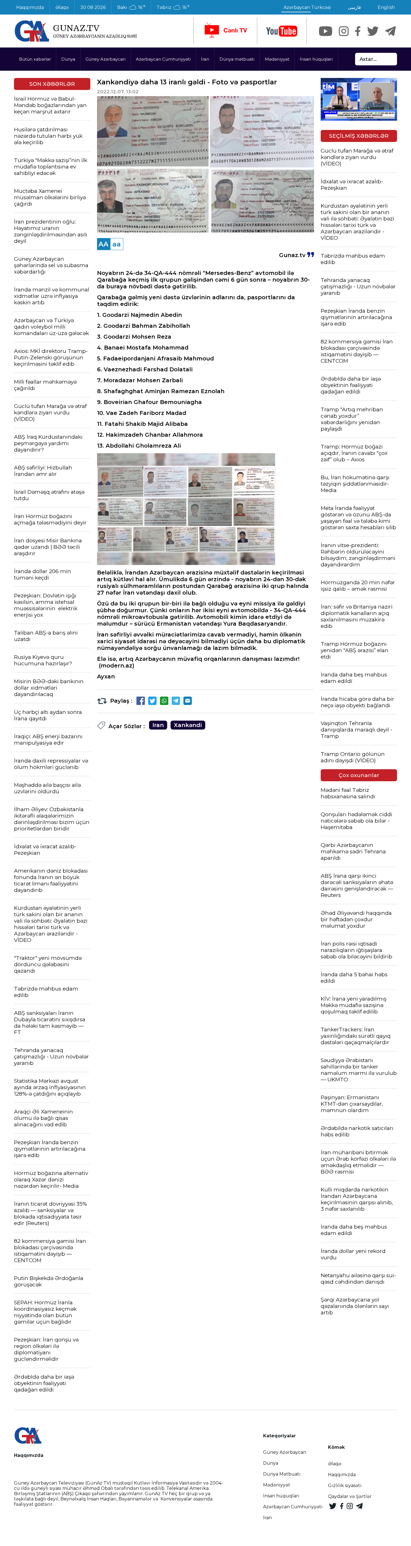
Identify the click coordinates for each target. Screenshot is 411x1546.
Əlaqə (62, 7)
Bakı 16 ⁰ (131, 7)
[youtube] (282, 31)
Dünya (68, 59)
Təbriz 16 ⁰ (173, 7)
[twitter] (373, 31)
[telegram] (390, 31)
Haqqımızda (30, 7)
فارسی (354, 7)
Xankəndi (188, 725)
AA (103, 244)
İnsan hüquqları (316, 59)
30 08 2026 (93, 7)
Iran (158, 725)
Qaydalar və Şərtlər (350, 1496)
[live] (225, 31)
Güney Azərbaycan (106, 59)
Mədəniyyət (277, 59)
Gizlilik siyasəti (345, 1485)
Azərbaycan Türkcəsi (307, 7)
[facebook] (358, 31)
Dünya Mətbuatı (282, 1474)
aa (116, 244)
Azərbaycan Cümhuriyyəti (163, 59)
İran (205, 59)
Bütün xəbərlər (35, 59)
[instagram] (344, 31)
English (386, 7)
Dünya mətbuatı (236, 59)
